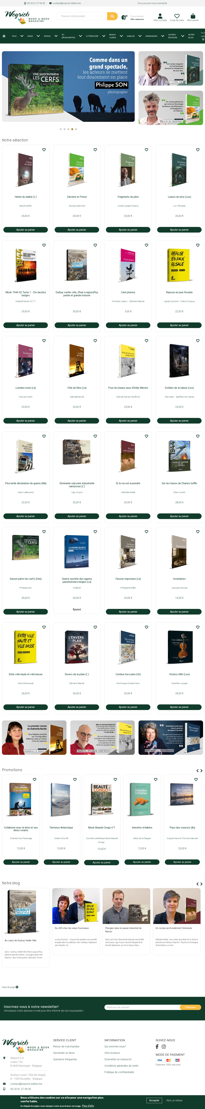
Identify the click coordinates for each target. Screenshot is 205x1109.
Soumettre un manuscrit (117, 1059)
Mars (30, 36)
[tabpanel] (68, 87)
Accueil (4, 36)
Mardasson (151, 36)
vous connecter (159, 3)
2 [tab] (64, 129)
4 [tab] (72, 129)
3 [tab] (68, 129)
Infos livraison (112, 1052)
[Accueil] (26, 17)
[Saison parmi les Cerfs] (68, 86)
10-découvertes (68, 36)
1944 (14, 36)
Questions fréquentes (65, 1059)
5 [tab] (76, 129)
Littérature (92, 36)
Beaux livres (112, 36)
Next (130, 88)
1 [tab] (60, 129)
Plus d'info (88, 1105)
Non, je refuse (174, 1100)
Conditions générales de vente (121, 1065)
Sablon (131, 36)
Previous (197, 770)
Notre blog (191, 36)
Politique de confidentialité (119, 1072)
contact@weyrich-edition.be (67, 3)
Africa (47, 36)
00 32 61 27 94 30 (36, 3)
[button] (193, 19)
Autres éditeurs (172, 36)
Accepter (154, 1100)
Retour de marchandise (66, 1046)
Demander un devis (64, 1052)
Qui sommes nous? (115, 1046)
